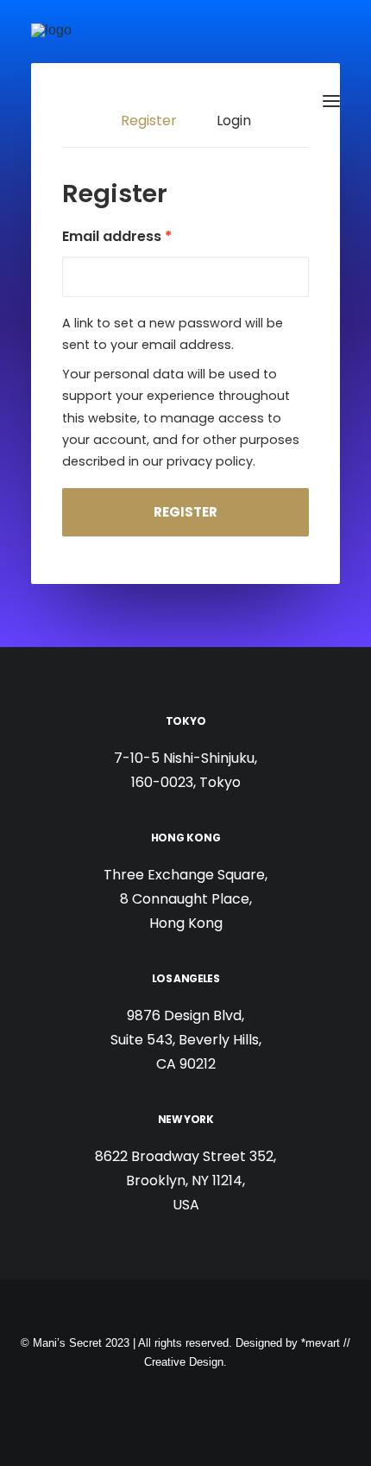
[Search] (280, 101)
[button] (331, 101)
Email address (117, 236)
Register (185, 512)
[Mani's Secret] (109, 101)
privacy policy (210, 461)
